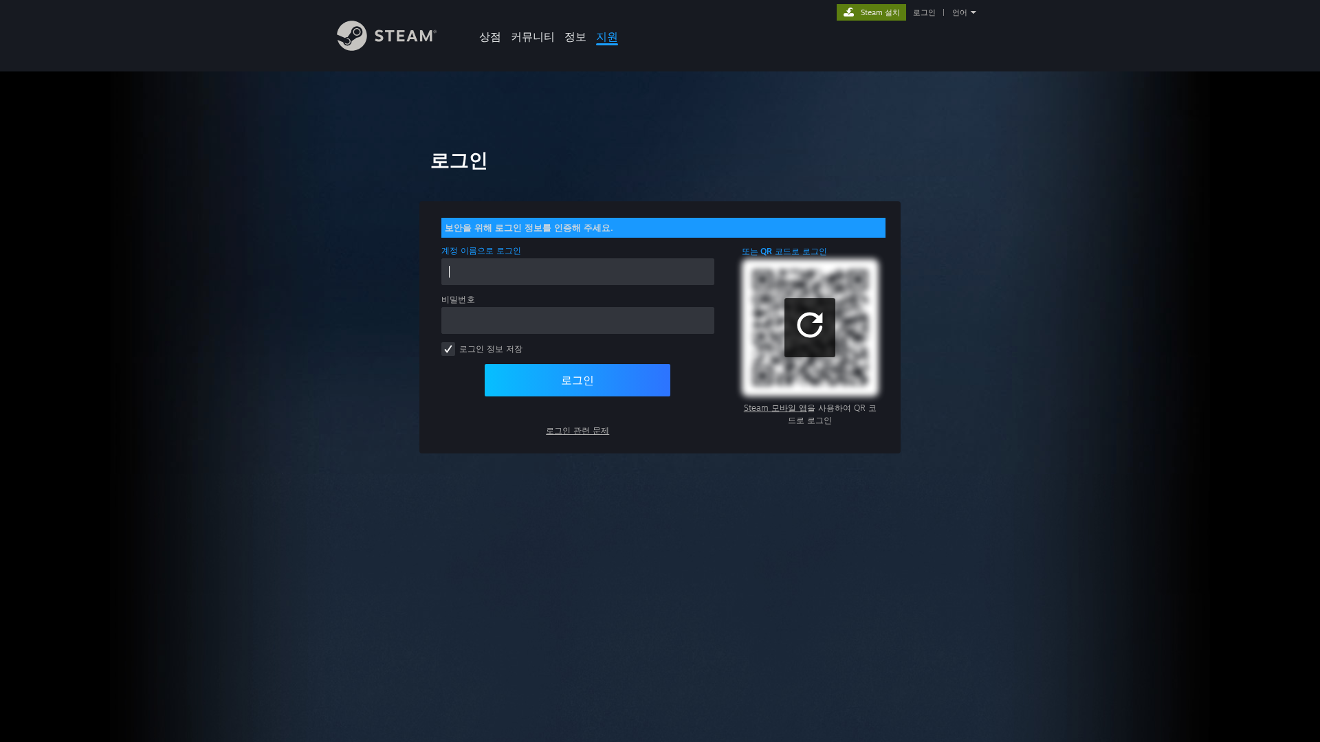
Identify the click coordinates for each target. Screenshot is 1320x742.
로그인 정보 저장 (490, 349)
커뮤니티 (533, 36)
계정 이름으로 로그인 (481, 250)
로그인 (924, 12)
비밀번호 (458, 299)
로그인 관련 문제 (577, 430)
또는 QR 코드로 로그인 (785, 251)
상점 (490, 36)
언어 (959, 12)
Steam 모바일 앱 (775, 408)
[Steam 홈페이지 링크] (387, 47)
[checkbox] (448, 349)
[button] (810, 328)
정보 (575, 36)
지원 (607, 36)
